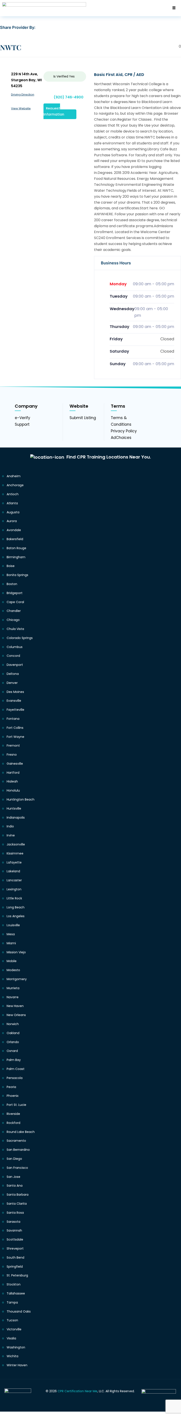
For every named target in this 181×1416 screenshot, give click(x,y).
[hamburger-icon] (174, 8)
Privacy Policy (124, 431)
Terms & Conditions (121, 421)
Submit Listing (83, 417)
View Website (21, 108)
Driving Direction (22, 94)
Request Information (53, 111)
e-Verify (22, 417)
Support (22, 424)
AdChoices (121, 437)
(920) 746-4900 (68, 97)
